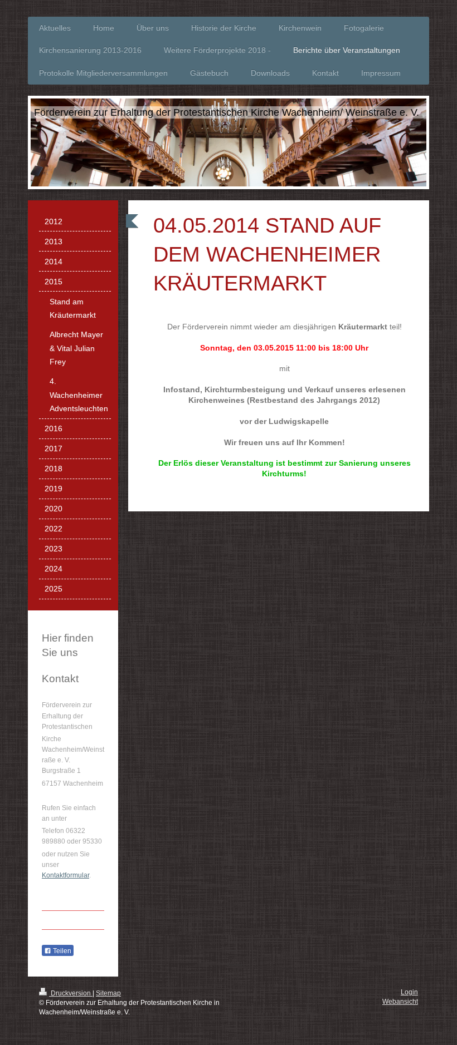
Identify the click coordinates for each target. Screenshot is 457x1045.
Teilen (61, 951)
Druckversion (71, 993)
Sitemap (108, 993)
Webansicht (400, 1001)
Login (409, 992)
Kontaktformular (65, 875)
